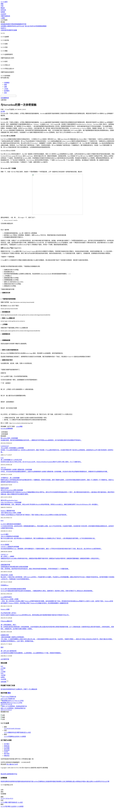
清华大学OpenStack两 (12, 490)
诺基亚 (3, 564)
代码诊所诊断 (7, 575)
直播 (15, 30)
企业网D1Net (92, 781)
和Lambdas (9, 438)
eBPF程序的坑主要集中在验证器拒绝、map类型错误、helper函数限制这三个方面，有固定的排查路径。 (31, 653)
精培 (12, 736)
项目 (7, 635)
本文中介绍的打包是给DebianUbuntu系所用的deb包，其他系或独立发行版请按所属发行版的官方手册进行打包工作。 (35, 615)
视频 (5, 84)
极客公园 (71, 781)
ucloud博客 (19, 426)
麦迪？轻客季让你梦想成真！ (13, 637)
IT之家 (63, 781)
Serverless (3, 428)
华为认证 (21, 26)
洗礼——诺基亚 (7, 556)
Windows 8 (4, 609)
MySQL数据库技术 (10, 536)
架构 (7, 488)
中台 (4, 488)
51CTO (6, 728)
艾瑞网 (40, 781)
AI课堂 (3, 18)
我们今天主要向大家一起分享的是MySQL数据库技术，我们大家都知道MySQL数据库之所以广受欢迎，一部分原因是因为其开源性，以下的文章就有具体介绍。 (48, 538)
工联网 (67, 781)
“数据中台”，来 (10, 477)
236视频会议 (78, 781)
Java (2, 534)
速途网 (49, 781)
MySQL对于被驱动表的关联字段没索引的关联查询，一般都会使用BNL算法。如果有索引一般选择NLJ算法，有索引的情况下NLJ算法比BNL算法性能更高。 (47, 591)
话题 (5, 86)
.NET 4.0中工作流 (11, 459)
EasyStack (15, 500)
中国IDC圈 (85, 781)
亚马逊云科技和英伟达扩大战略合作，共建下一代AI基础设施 (19, 689)
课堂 (10, 30)
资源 (4, 30)
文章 (2, 30)
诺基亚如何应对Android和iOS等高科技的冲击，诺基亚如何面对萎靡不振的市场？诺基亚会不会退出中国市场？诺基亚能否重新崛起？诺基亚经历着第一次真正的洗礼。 (50, 558)
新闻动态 (6, 746)
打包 (2, 621)
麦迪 (2, 647)
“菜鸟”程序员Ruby (11, 512)
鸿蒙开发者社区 (5, 16)
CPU (4, 534)
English (6, 751)
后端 (2, 635)
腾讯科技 (8, 781)
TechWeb (35, 781)
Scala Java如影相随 (12, 448)
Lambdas (3, 446)
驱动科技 (25, 781)
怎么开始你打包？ (9, 613)
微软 (8, 510)
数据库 (11, 428)
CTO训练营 (22, 736)
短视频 (15, 24)
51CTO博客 (7, 732)
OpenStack (9, 500)
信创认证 (15, 26)
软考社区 (3, 10)
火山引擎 (106, 781)
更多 (9, 693)
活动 (5, 92)
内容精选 (6, 82)
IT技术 (31, 26)
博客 (2, 4)
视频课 (3, 24)
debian (5, 621)
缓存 (7, 534)
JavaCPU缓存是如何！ (11, 524)
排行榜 (11, 24)
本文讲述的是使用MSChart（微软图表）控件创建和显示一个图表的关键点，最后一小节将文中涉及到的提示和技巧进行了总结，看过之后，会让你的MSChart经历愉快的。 (51, 548)
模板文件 (9, 621)
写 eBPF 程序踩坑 (9, 651)
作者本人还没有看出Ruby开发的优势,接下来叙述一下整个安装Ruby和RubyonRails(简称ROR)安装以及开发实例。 (34, 514)
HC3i (14, 728)
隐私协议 (6, 755)
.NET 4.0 (3, 467)
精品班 (3, 8)
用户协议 (6, 753)
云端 (7, 428)
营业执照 (3, 774)
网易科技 (14, 781)
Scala (2, 457)
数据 (2, 488)
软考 (11, 26)
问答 (7, 30)
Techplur (18, 728)
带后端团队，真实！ (9, 624)
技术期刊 (6, 90)
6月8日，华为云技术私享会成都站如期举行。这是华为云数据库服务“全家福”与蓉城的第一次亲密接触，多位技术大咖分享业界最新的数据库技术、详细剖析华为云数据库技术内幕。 (54, 471)
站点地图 (6, 748)
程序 (5, 659)
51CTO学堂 (7, 736)
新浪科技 (3, 781)
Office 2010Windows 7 (11, 502)
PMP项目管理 (37, 26)
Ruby (2, 520)
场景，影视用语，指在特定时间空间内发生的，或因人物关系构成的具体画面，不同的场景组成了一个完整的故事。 (35, 568)
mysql (2, 597)
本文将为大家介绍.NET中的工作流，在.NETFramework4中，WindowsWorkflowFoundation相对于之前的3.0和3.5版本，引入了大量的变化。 (41, 461)
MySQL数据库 (5, 544)
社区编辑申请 (5, 98)
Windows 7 (4, 510)
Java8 (7, 446)
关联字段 (6, 597)
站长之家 (44, 781)
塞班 (6, 564)
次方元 (102, 781)
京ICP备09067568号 (12, 764)
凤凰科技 (19, 781)
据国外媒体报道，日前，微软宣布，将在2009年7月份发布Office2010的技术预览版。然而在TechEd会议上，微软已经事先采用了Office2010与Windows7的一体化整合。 (50, 504)
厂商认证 (26, 26)
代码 (2, 585)
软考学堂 (23, 24)
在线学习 (3, 28)
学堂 (2, 6)
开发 (7, 659)
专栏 (12, 30)
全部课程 (3, 26)
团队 (4, 635)
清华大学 (3, 500)
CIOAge (10, 728)
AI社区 (6, 88)
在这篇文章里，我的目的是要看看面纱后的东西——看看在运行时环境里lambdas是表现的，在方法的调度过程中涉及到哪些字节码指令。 (41, 440)
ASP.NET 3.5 (4, 554)
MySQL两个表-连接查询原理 (13, 589)
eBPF (2, 659)
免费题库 (43, 26)
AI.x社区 (28, 732)
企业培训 (3, 14)
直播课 (19, 24)
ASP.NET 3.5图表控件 (10, 546)
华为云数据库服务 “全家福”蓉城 (16, 469)
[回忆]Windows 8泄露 (9, 599)
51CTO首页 (4, 2)
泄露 (8, 609)
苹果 (8, 564)
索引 (10, 597)
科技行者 (30, 781)
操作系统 (12, 510)
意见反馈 (6, 750)
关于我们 (6, 744)
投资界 (98, 781)
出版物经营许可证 (11, 774)
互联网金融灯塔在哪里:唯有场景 (14, 566)
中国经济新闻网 (56, 781)
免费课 (3, 12)
